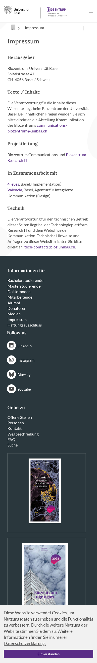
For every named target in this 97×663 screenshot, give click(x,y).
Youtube (24, 389)
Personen (15, 422)
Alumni (13, 302)
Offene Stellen (19, 417)
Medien (14, 313)
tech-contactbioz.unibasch (49, 247)
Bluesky (24, 374)
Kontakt (14, 428)
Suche (12, 444)
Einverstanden (49, 654)
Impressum (17, 319)
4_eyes (13, 184)
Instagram (25, 360)
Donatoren (16, 308)
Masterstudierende (24, 286)
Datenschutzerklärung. (25, 643)
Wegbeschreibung (23, 434)
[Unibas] (22, 9)
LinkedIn (24, 345)
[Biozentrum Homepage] (56, 9)
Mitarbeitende (19, 297)
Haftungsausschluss (24, 325)
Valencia (14, 190)
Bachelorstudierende (25, 280)
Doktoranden (19, 291)
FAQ (11, 439)
